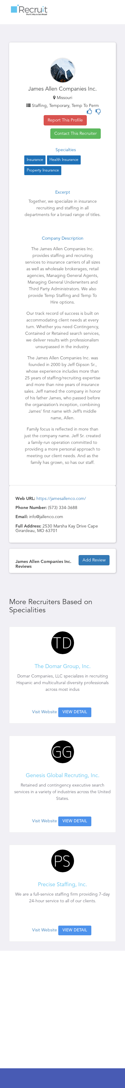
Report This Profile (65, 120)
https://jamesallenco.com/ (61, 499)
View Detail (74, 712)
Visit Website (44, 712)
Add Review (94, 560)
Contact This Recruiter (75, 133)
